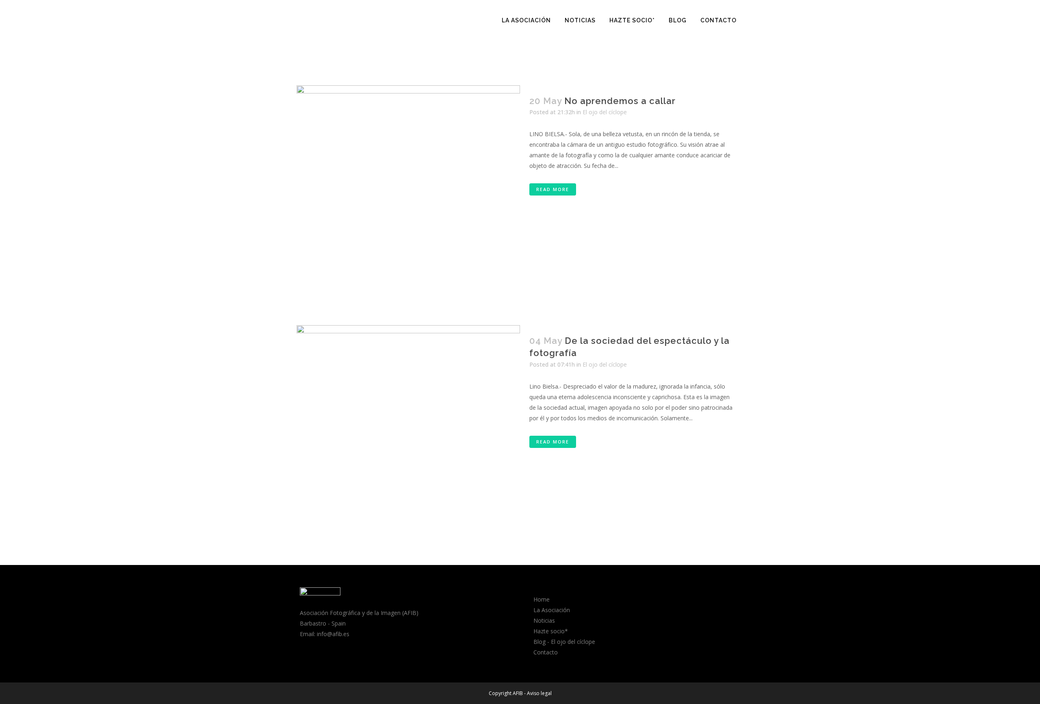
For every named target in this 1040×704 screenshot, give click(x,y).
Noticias (544, 620)
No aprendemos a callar (620, 101)
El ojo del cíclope (605, 112)
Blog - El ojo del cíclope (564, 641)
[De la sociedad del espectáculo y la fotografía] (408, 437)
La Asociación (551, 610)
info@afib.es (333, 634)
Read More (552, 189)
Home (541, 599)
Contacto (545, 652)
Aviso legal (539, 693)
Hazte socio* (550, 631)
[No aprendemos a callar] (408, 197)
